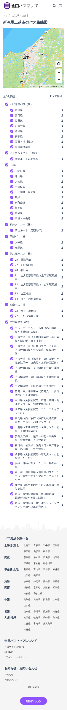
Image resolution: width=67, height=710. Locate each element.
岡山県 (46, 599)
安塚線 (19, 247)
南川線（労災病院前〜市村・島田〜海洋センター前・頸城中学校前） (37, 402)
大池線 (19, 181)
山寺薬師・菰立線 (25, 192)
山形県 (37, 551)
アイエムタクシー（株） (24, 153)
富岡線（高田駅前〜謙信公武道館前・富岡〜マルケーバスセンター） (37, 420)
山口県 (27, 605)
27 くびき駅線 (24, 265)
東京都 (37, 563)
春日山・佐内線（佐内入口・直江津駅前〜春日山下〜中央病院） (37, 447)
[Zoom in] (58, 72)
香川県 (37, 611)
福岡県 (27, 617)
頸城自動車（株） (20, 322)
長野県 (37, 575)
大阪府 (46, 587)
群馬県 (46, 557)
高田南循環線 (23, 147)
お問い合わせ (11, 679)
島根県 (37, 599)
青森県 (37, 545)
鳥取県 (27, 599)
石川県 (46, 569)
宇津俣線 (20, 186)
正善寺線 (20, 126)
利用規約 (8, 652)
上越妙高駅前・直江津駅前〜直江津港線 (37, 369)
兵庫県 (56, 587)
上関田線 (20, 171)
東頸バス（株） (19, 236)
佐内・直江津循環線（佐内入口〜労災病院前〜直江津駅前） (37, 393)
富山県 (37, 569)
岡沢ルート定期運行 (26, 159)
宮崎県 (37, 623)
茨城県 (27, 557)
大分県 (27, 623)
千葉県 (27, 563)
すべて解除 (55, 96)
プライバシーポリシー (15, 657)
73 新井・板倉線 (25, 310)
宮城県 (56, 545)
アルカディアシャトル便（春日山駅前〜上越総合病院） (36, 329)
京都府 (37, 587)
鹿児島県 (47, 623)
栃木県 (37, 557)
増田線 (19, 110)
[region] (33, 58)
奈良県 (27, 593)
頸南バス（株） (19, 304)
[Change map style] (58, 63)
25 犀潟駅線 (23, 259)
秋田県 (27, 551)
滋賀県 (27, 587)
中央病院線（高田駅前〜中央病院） (36, 386)
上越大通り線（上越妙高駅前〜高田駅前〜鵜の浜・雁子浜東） (37, 339)
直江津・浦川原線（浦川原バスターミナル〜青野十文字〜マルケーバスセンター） (37, 475)
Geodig (35, 687)
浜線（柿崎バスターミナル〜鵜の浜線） (36, 465)
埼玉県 (56, 557)
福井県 (56, 569)
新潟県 (27, 569)
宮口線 (19, 115)
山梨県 (27, 575)
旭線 (17, 197)
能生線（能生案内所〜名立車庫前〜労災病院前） (37, 486)
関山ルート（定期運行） (29, 230)
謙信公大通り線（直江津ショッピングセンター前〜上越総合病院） (37, 504)
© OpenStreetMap (54, 86)
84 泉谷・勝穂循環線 (28, 298)
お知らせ (8, 674)
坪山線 (19, 176)
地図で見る (33, 701)
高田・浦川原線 (24, 141)
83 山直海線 (23, 293)
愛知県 (46, 581)
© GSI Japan (36, 86)
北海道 (27, 545)
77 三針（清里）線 (27, 316)
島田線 (19, 120)
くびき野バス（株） (21, 104)
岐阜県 (27, 581)
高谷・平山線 (23, 218)
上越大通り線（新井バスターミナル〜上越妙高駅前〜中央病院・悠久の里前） (37, 349)
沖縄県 (27, 629)
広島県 (56, 599)
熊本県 (56, 617)
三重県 (56, 581)
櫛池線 (19, 207)
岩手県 (46, 545)
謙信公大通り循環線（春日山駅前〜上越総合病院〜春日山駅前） (37, 495)
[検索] (54, 6)
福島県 (46, 551)
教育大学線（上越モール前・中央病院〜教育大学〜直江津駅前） (36, 438)
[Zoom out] (58, 79)
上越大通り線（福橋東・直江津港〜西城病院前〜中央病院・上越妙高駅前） (37, 360)
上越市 (13, 165)
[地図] (60, 6)
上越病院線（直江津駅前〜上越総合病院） (37, 378)
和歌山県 (38, 593)
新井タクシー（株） (21, 224)
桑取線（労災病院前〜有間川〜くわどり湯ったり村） (37, 456)
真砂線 (19, 136)
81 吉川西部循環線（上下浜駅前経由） (36, 277)
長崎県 (46, 617)
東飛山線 (20, 202)
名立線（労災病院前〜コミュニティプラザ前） (37, 411)
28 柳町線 (21, 270)
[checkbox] (6, 104)
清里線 (19, 131)
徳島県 (27, 611)
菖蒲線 (19, 213)
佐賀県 (37, 617)
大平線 (19, 242)
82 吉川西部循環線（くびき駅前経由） (36, 286)
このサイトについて (14, 646)
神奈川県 (47, 563)
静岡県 (37, 581)
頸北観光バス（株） (21, 253)
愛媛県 (46, 611)
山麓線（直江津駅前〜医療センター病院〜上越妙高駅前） (37, 429)
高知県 (56, 611)
